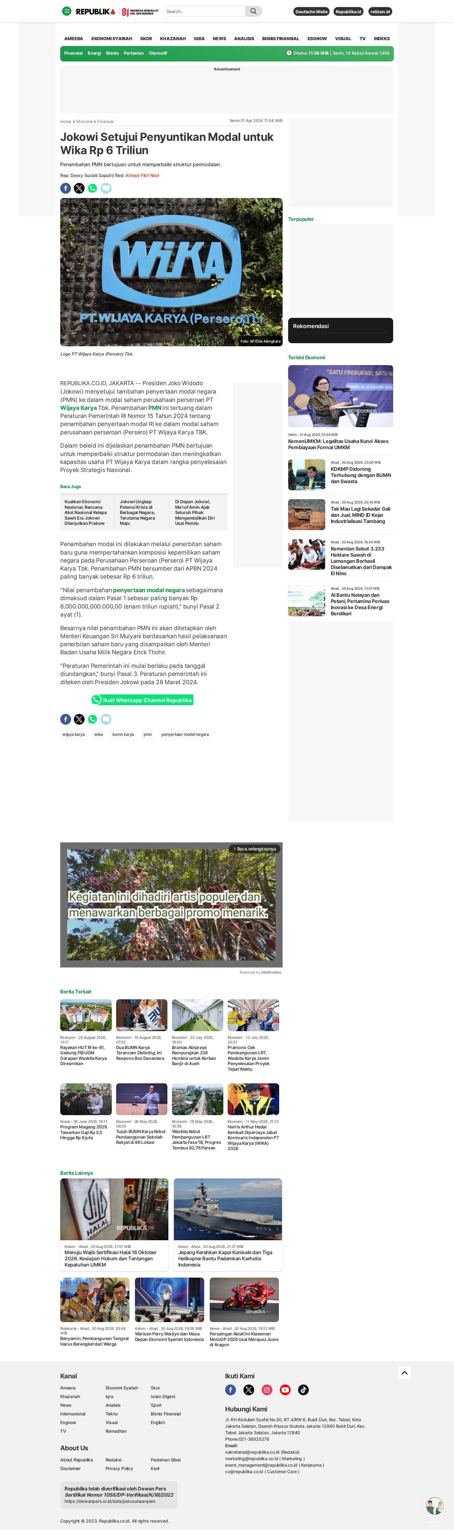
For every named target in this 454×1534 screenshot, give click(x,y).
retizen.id (380, 11)
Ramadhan (116, 1431)
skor (146, 38)
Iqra (109, 1396)
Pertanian (134, 53)
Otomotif (158, 53)
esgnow (317, 38)
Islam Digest (163, 1396)
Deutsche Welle (311, 11)
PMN (154, 407)
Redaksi (114, 1459)
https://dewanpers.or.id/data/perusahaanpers (110, 1501)
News (66, 1405)
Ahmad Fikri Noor (142, 175)
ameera (73, 38)
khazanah (173, 38)
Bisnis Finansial (280, 38)
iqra (199, 38)
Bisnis (112, 53)
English (158, 1422)
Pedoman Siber (166, 1459)
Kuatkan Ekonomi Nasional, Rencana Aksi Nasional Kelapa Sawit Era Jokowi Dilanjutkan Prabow (86, 512)
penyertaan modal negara (149, 590)
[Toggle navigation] (66, 11)
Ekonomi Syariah (111, 38)
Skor (155, 1387)
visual (343, 38)
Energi (94, 53)
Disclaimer (70, 1468)
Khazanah (70, 1396)
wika (98, 734)
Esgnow (68, 1422)
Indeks (382, 38)
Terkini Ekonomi (306, 357)
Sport (156, 1405)
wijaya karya (73, 734)
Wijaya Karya (79, 407)
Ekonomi (85, 121)
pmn (148, 734)
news (219, 38)
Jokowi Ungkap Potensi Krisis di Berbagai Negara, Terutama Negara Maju (137, 512)
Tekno (112, 1413)
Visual (112, 1422)
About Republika (76, 1459)
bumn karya (123, 734)
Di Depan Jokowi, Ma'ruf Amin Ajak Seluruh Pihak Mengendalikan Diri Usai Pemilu (195, 512)
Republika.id (348, 11)
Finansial (73, 53)
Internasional (72, 1413)
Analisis (113, 1405)
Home (65, 121)
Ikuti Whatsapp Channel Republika (147, 700)
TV (362, 38)
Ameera (68, 1387)
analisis (244, 38)
